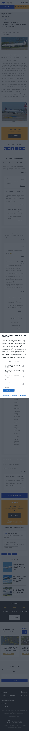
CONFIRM (9, 390)
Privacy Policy (23, 395)
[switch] (23, 366)
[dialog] (14, 365)
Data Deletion (6, 395)
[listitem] (14, 362)
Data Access (14, 395)
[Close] (26, 335)
